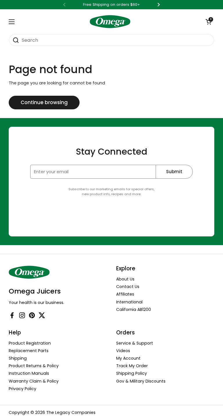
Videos (123, 351)
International (129, 302)
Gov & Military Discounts (141, 381)
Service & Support (134, 343)
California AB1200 (133, 309)
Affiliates (125, 294)
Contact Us (127, 286)
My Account (128, 358)
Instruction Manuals (29, 373)
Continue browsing (44, 102)
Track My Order (132, 366)
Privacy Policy (22, 389)
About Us (125, 279)
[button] (208, 22)
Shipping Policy (131, 373)
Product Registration (30, 343)
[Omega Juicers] (110, 21)
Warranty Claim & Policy (34, 381)
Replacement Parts (28, 351)
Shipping (18, 358)
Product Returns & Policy (34, 366)
